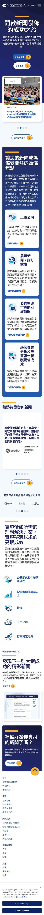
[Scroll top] (35, 771)
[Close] (41, 887)
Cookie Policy (21, 897)
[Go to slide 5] (28, 474)
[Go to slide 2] (21, 128)
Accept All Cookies (22, 910)
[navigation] (39, 5)
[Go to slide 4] (26, 128)
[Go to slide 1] (18, 128)
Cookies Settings (22, 903)
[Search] (24, 5)
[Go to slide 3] (23, 128)
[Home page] (12, 5)
